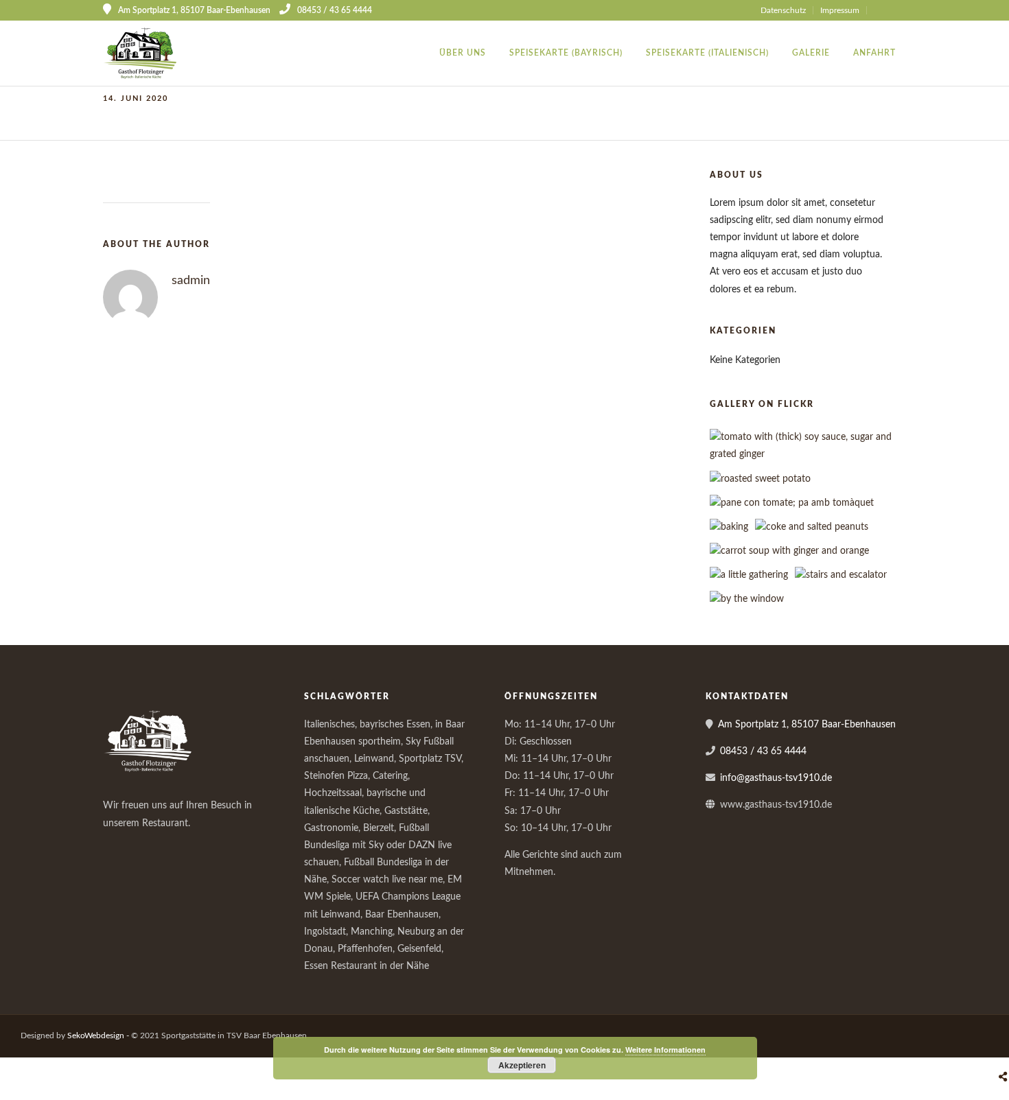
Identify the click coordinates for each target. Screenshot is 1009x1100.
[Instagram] (901, 10)
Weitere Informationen (665, 1049)
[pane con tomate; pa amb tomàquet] (792, 503)
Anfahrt (874, 53)
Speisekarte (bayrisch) (566, 53)
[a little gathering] (749, 575)
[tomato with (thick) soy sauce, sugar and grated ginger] (812, 454)
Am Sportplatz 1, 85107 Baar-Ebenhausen (807, 724)
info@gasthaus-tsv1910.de (776, 778)
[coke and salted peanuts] (811, 527)
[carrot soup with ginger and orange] (789, 551)
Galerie (811, 53)
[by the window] (747, 599)
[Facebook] (118, 845)
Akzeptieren (522, 1065)
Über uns (462, 53)
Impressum (839, 10)
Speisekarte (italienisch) (707, 53)
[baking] (729, 527)
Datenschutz (783, 10)
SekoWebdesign (95, 1035)
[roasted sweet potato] (760, 479)
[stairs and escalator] (841, 575)
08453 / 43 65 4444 (334, 10)
